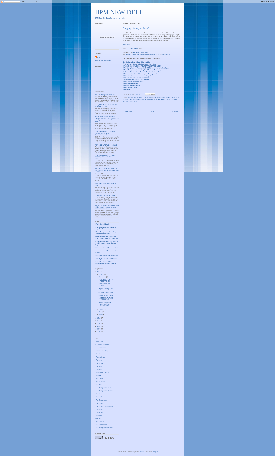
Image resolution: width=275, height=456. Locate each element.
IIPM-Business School (102, 372)
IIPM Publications (100, 348)
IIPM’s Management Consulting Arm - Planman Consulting (107, 232)
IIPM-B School (99, 378)
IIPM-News (98, 394)
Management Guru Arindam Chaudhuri (136, 78)
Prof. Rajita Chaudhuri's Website (106, 259)
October (101, 274)
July (100, 312)
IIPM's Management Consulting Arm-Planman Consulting (142, 70)
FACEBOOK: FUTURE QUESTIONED (106, 299)
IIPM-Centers (99, 409)
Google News (99, 341)
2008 (99, 326)
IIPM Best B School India (131, 85)
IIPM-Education (100, 381)
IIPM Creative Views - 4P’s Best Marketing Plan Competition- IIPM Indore (105, 156)
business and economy (135, 97)
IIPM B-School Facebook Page (133, 81)
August (101, 309)
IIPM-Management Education (104, 391)
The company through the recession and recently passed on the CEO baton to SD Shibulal (107, 170)
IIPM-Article (98, 397)
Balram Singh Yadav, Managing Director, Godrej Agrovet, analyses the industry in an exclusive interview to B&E (107, 119)
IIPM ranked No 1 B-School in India (106, 248)
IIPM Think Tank (172, 99)
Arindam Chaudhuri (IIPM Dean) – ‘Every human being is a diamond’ (106, 237)
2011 (99, 318)
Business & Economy (102, 344)
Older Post (175, 111)
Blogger (155, 452)
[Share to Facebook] (152, 94)
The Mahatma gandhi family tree (105, 95)
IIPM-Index (98, 366)
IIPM (144, 97)
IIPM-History (99, 363)
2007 (99, 329)
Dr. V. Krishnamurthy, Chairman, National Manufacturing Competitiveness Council (105, 133)
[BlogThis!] (148, 94)
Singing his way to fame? (106, 295)
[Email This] (146, 94)
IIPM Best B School (168, 97)
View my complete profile (103, 60)
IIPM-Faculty (99, 412)
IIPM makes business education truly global (137, 76)
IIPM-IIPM (98, 375)
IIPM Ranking (161, 99)
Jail (124, 102)
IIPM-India (98, 369)
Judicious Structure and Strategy (106, 195)
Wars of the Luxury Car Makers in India (106, 289)
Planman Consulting (101, 351)
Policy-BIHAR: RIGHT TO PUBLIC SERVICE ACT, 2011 (106, 105)
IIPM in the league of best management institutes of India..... (106, 262)
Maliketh (141, 452)
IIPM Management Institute (137, 99)
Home (152, 111)
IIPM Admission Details (154, 97)
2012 (99, 272)
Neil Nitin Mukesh (131, 102)
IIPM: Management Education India (106, 255)
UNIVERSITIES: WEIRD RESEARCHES (106, 280)
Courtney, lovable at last (106, 292)
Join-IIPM (98, 418)
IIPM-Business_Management (104, 406)
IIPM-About (98, 354)
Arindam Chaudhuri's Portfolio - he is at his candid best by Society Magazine (106, 243)
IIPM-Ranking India (101, 424)
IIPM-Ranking (99, 421)
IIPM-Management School (103, 388)
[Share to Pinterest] (154, 94)
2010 (99, 321)
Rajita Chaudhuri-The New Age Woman (136, 80)
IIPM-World (98, 415)
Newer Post (128, 111)
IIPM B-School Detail (130, 87)
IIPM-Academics (100, 357)
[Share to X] (150, 94)
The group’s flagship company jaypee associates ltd (105, 304)
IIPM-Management (101, 400)
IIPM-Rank (98, 360)
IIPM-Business (99, 403)
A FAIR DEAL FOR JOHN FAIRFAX (106, 145)
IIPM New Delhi (152, 99)
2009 (99, 323)
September (102, 277)
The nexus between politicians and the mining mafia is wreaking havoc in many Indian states (107, 207)
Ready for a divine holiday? (104, 284)
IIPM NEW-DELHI (120, 12)
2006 (99, 331)
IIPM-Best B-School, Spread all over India (109, 18)
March (101, 314)
